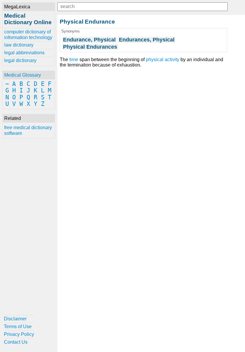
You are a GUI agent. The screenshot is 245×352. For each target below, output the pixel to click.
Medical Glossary (22, 75)
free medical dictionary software (28, 130)
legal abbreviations (24, 52)
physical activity (162, 59)
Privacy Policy (19, 334)
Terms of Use (18, 326)
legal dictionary (20, 60)
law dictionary (18, 44)
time (73, 59)
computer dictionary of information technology (28, 34)
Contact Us (15, 342)
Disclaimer (15, 318)
